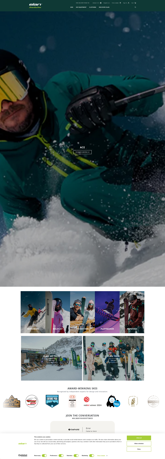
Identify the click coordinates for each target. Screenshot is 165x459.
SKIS (71, 7)
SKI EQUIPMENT (81, 7)
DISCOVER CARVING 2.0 (82, 152)
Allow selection (139, 443)
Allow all (139, 438)
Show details (101, 455)
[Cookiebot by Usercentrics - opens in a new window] (22, 455)
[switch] (61, 455)
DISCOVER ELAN (104, 7)
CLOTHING (92, 7)
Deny (139, 449)
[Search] (135, 7)
